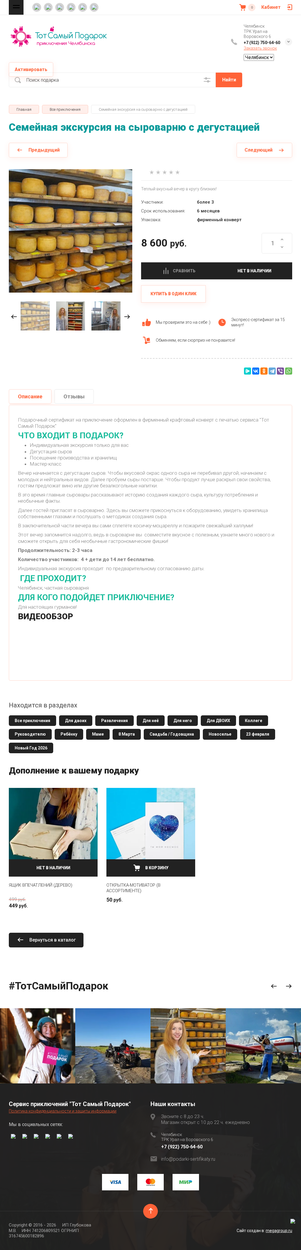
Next (289, 986)
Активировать (31, 69)
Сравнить (184, 271)
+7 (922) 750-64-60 (262, 42)
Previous (274, 986)
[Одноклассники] (263, 371)
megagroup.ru (279, 1230)
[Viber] (280, 371)
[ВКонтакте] (255, 371)
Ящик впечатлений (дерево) (40, 885)
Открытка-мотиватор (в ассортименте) (133, 887)
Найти (229, 80)
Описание (30, 396)
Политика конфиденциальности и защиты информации (62, 1111)
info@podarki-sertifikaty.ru (188, 1159)
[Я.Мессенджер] (247, 371)
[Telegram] (272, 371)
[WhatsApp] (288, 371)
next (127, 317)
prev (14, 317)
